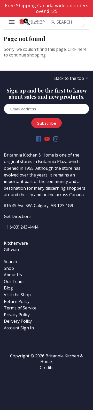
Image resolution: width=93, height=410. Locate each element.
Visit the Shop (17, 295)
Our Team (14, 281)
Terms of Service (20, 308)
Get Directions (18, 216)
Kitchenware (16, 243)
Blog (8, 288)
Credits (46, 367)
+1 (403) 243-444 (20, 227)
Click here (77, 49)
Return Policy (16, 301)
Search (10, 261)
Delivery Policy (18, 321)
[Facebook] (38, 139)
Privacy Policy (17, 314)
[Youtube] (47, 139)
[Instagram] (55, 139)
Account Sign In (19, 328)
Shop (9, 268)
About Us (13, 275)
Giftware (12, 249)
